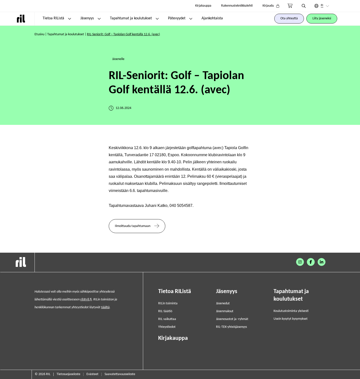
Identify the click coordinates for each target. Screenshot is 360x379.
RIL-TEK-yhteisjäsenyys (231, 327)
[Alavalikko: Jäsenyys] (99, 19)
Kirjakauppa (203, 6)
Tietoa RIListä (53, 18)
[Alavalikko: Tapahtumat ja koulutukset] (157, 19)
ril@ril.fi (86, 299)
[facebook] (311, 262)
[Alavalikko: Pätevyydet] (191, 19)
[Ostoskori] (290, 6)
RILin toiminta (168, 303)
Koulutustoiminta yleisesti (291, 311)
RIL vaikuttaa (167, 319)
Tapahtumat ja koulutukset (131, 18)
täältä (105, 307)
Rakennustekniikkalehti (237, 6)
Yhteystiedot (167, 327)
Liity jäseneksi (321, 18)
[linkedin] (321, 262)
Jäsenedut (223, 303)
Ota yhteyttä (289, 18)
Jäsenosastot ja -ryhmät (232, 319)
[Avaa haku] (304, 6)
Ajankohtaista (212, 18)
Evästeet (92, 374)
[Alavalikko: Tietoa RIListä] (69, 19)
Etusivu (39, 34)
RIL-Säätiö (165, 311)
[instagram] (300, 262)
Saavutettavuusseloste (120, 374)
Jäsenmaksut (224, 311)
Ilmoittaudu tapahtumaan (132, 226)
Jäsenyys (87, 18)
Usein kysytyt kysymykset (291, 319)
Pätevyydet (176, 18)
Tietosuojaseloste (68, 374)
